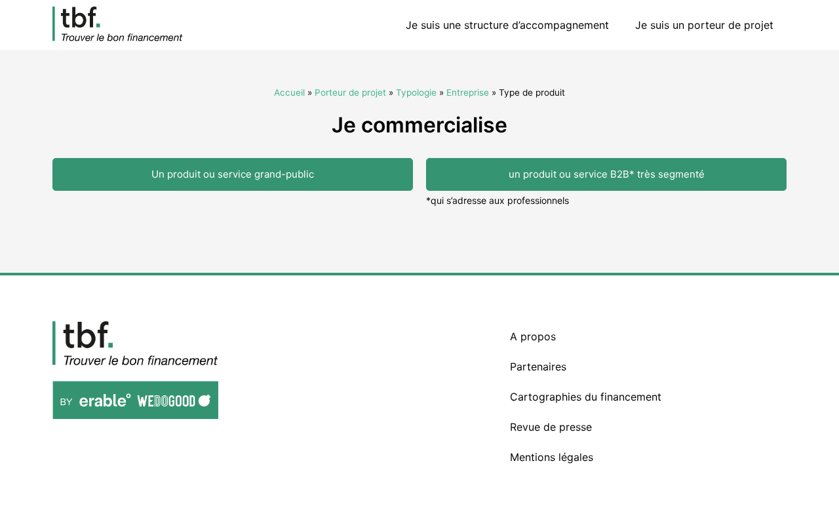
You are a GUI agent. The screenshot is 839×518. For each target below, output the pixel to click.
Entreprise (467, 92)
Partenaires (538, 366)
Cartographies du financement (585, 396)
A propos (533, 336)
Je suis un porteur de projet (704, 24)
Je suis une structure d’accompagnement (507, 24)
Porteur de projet (350, 92)
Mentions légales (551, 457)
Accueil (289, 92)
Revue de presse (551, 426)
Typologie (416, 92)
